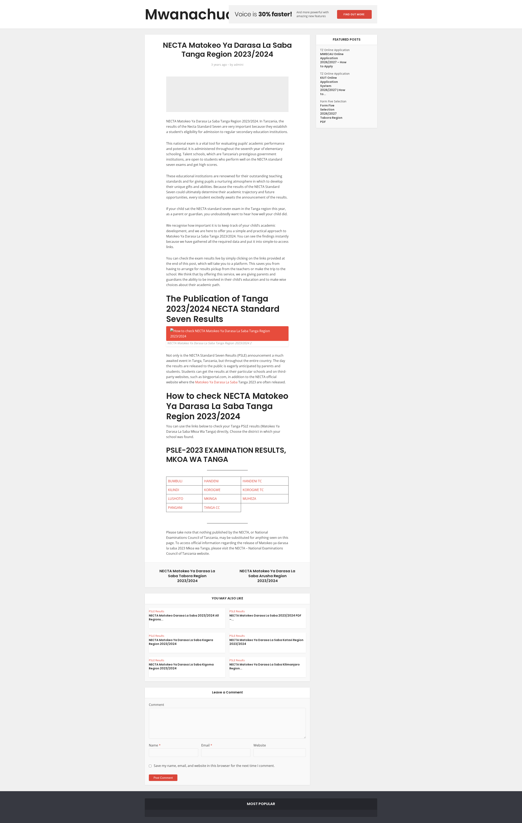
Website (259, 745)
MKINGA (210, 498)
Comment (156, 704)
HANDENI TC (252, 481)
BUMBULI (175, 481)
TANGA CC (212, 507)
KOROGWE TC (253, 490)
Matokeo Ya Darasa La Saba (216, 382)
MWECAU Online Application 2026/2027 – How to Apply (333, 60)
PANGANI (175, 507)
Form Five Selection (333, 101)
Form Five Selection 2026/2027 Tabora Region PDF (331, 113)
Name (155, 745)
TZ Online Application (335, 50)
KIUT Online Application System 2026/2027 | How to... (332, 86)
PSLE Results (156, 611)
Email (206, 745)
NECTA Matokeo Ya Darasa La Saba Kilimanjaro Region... (264, 666)
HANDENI (211, 481)
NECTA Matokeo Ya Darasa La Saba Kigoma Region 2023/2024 (181, 666)
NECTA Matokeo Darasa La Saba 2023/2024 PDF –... (265, 617)
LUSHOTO (175, 498)
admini (238, 65)
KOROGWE (212, 490)
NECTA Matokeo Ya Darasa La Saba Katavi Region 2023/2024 (266, 642)
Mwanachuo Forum (215, 14)
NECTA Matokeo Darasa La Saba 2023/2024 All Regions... (184, 617)
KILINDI (173, 490)
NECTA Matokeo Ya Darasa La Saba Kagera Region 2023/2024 (181, 642)
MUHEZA (249, 498)
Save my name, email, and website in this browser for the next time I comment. (214, 765)
